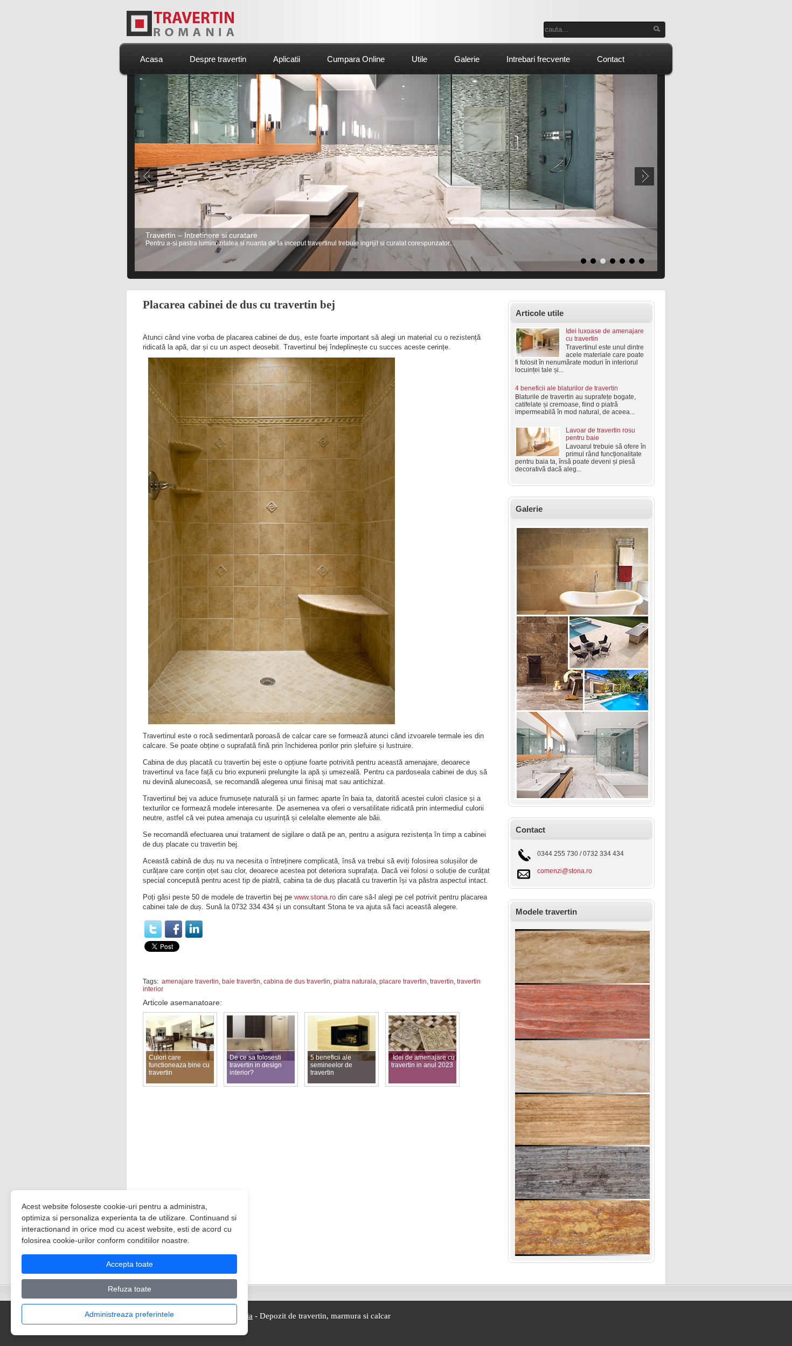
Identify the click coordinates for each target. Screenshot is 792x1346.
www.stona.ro (315, 897)
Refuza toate (129, 1289)
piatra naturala (355, 981)
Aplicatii (286, 59)
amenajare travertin (190, 981)
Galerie (467, 59)
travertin (442, 981)
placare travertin (403, 981)
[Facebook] (173, 929)
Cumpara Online (356, 59)
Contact (610, 59)
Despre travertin (218, 59)
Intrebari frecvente (538, 59)
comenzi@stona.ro (564, 871)
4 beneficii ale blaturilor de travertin (566, 388)
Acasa (151, 59)
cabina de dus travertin (296, 981)
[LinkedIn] (194, 929)
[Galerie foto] (582, 797)
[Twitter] (153, 929)
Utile (419, 59)
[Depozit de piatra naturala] (582, 1254)
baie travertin (241, 981)
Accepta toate (129, 1264)
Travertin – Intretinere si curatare (201, 235)
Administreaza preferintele (129, 1314)
